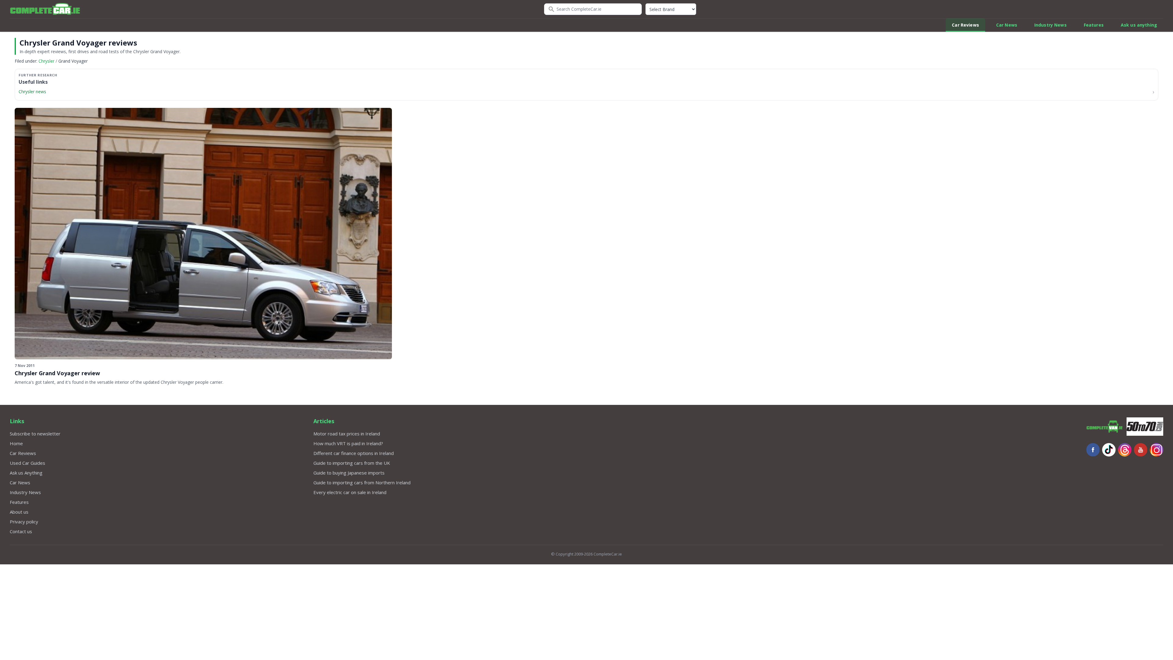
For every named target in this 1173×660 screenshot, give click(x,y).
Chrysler (46, 61)
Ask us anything (1139, 25)
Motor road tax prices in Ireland (346, 434)
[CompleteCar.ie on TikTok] (1109, 450)
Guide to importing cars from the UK (351, 463)
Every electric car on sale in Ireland (349, 492)
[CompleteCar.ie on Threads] (1124, 450)
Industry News (1050, 25)
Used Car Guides (27, 463)
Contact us (21, 531)
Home (16, 443)
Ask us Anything (26, 473)
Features (1094, 25)
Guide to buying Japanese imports (349, 473)
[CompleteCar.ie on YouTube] (1140, 450)
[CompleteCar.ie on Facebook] (1093, 450)
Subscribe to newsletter (35, 434)
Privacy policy (24, 522)
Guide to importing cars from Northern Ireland (362, 482)
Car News (1006, 25)
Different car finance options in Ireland (353, 453)
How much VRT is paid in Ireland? (348, 443)
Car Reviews (965, 25)
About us (19, 512)
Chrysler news (32, 91)
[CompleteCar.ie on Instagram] (1156, 450)
